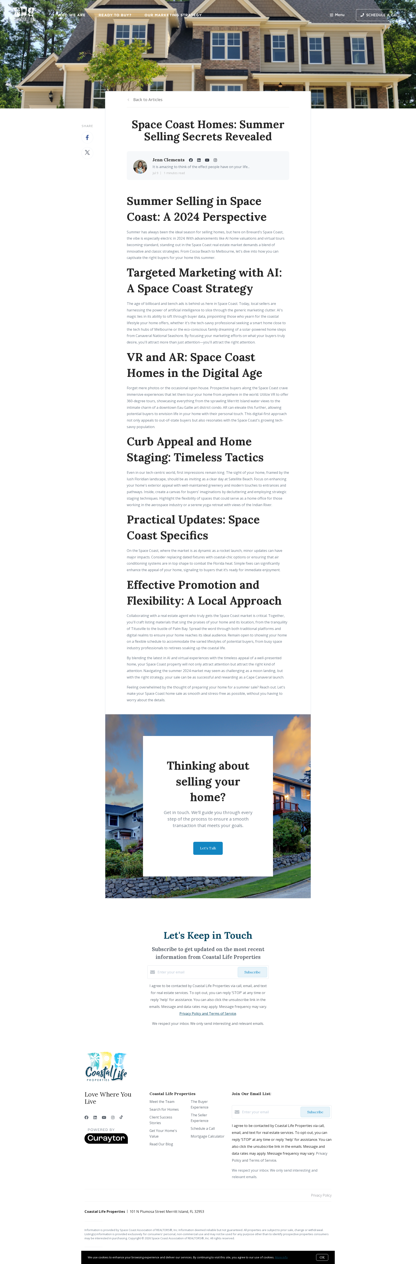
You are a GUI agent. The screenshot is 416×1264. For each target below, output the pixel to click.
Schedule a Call (203, 1128)
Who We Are (71, 15)
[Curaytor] (106, 1142)
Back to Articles (147, 99)
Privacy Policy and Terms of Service (207, 1013)
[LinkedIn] (95, 1117)
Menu (339, 15)
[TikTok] (121, 1117)
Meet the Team (162, 1101)
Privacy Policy (321, 1195)
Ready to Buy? (115, 15)
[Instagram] (113, 1117)
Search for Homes (164, 1109)
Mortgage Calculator (207, 1136)
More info (281, 1257)
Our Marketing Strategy (173, 15)
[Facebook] (86, 1117)
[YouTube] (104, 1117)
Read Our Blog (161, 1144)
